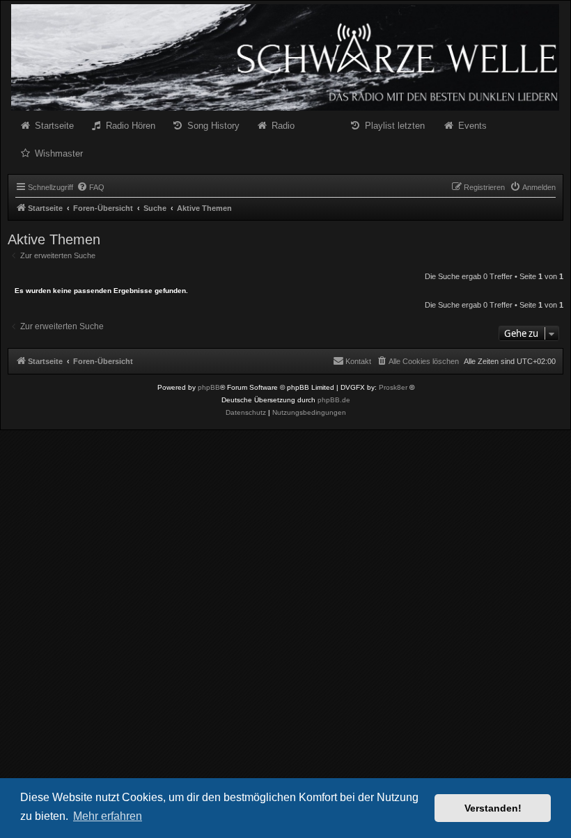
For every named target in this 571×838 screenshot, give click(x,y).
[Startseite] (285, 57)
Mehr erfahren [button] (107, 816)
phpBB (209, 387)
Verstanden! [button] (493, 808)
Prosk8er (393, 387)
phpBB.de (334, 400)
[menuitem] (90, 187)
